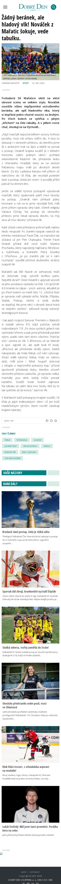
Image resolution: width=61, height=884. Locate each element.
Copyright (34, 872)
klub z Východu (29, 452)
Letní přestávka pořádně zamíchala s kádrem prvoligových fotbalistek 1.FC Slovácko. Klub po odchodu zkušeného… (30, 715)
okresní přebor (30, 446)
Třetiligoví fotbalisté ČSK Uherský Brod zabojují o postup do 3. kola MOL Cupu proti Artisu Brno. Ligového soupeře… (30, 540)
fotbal (7, 440)
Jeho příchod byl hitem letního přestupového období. (28, 834)
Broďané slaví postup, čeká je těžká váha (25, 532)
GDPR (23, 872)
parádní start (11, 446)
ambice (47, 446)
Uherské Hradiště (13, 458)
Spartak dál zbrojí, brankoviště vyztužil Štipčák (29, 591)
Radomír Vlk (10, 452)
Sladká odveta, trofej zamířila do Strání (25, 647)
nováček (37, 440)
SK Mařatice (22, 440)
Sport (26, 83)
